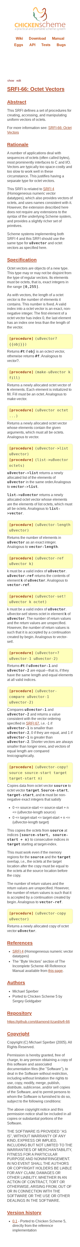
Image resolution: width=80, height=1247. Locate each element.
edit (18, 80)
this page (55, 971)
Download (37, 38)
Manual (58, 38)
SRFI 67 (32, 723)
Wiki (19, 38)
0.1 (14, 1221)
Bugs (61, 45)
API (32, 45)
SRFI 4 (48, 189)
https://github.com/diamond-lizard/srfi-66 (38, 1022)
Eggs (18, 45)
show (10, 80)
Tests (45, 45)
